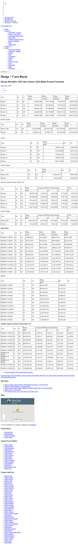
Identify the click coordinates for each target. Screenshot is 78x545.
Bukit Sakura (8, 444)
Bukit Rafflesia (9, 503)
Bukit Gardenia (9, 537)
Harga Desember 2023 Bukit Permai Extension (19, 372)
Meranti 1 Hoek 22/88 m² (17, 386)
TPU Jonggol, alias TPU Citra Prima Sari (21, 391)
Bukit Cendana (9, 512)
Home (6, 29)
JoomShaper (32, 425)
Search (3, 72)
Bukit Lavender (9, 506)
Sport (10, 60)
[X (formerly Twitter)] (5, 90)
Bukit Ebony (8, 483)
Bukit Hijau (8, 515)
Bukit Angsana (9, 501)
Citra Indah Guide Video (15, 36)
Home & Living (13, 61)
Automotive (12, 56)
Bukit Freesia (9, 437)
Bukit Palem (8, 510)
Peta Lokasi (11, 37)
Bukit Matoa (8, 453)
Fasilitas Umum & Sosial (15, 39)
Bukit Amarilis (9, 505)
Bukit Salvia (8, 476)
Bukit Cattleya (9, 498)
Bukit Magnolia (9, 451)
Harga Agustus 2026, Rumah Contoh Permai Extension (26, 384)
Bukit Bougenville (10, 529)
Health (10, 53)
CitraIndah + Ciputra (14, 32)
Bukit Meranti (9, 434)
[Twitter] (5, 4)
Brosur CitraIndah (13, 41)
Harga (2, 86)
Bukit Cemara (9, 539)
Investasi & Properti (14, 49)
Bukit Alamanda (9, 460)
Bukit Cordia (8, 481)
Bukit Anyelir (9, 489)
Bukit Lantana (9, 455)
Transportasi (12, 44)
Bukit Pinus (8, 527)
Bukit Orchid (8, 479)
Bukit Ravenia (9, 525)
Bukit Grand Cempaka (11, 513)
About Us (7, 31)
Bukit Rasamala (9, 536)
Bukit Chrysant (9, 486)
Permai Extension (10, 435)
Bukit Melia (8, 542)
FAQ (9, 43)
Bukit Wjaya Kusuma (11, 518)
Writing (10, 58)
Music (10, 67)
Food (10, 63)
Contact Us (8, 46)
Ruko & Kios (9, 432)
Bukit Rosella (9, 495)
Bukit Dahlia (8, 450)
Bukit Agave (8, 496)
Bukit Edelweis (9, 488)
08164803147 (9, 19)
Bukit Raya (8, 465)
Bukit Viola (8, 468)
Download (11, 68)
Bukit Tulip (8, 541)
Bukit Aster (8, 493)
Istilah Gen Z (13, 390)
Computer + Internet (14, 51)
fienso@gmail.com (10, 21)
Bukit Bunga (8, 530)
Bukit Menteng (9, 517)
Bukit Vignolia (9, 522)
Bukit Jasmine (9, 446)
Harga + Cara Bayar (14, 34)
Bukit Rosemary (9, 448)
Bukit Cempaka (9, 462)
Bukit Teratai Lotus (10, 467)
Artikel (7, 48)
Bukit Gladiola (9, 534)
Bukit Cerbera (9, 477)
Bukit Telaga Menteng (11, 524)
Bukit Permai (8, 458)
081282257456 (9, 17)
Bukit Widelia (9, 520)
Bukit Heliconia (9, 508)
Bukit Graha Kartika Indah (13, 532)
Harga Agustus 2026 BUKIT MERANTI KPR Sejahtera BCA (28, 388)
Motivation (11, 65)
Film (9, 55)
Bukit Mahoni (9, 463)
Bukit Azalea (8, 491)
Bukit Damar (8, 456)
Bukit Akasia (8, 500)
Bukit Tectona (9, 484)
